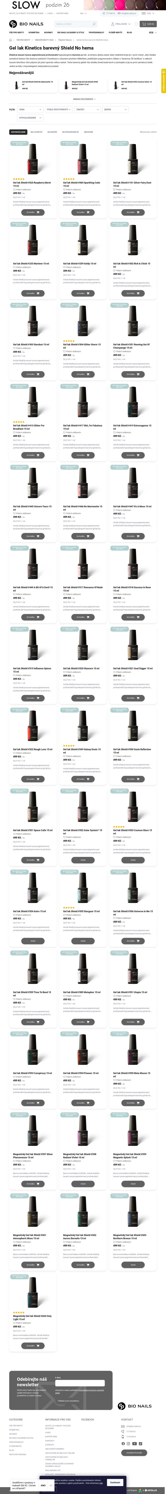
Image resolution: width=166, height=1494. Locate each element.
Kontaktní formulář (134, 1453)
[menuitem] (17, 32)
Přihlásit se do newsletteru (68, 1401)
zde (101, 1483)
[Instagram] (128, 1443)
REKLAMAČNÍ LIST (53, 1470)
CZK (149, 13)
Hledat (94, 24)
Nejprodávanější (70, 132)
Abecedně (88, 132)
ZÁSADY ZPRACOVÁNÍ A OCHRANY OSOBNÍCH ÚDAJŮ (59, 1465)
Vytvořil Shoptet (130, 1490)
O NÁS (50, 13)
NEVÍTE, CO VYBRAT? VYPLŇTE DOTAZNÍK (26, 13)
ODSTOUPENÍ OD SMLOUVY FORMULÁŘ (56, 1458)
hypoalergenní (65, 55)
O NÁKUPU (49, 1445)
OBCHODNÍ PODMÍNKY (54, 1449)
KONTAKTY (49, 1441)
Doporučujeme (18, 132)
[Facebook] (123, 1443)
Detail (83, 860)
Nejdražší (52, 132)
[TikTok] (140, 1443)
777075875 (131, 1437)
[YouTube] (134, 1443)
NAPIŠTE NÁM (62, 13)
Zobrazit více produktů (83, 99)
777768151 (131, 1431)
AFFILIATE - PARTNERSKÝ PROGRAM (60, 1474)
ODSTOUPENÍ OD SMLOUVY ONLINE (60, 1453)
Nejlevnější (36, 132)
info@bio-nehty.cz (133, 1426)
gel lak (83, 55)
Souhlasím (115, 1482)
